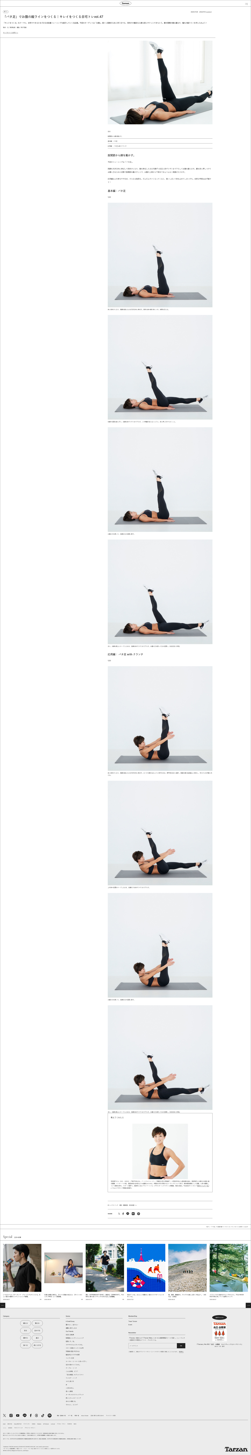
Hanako (39, 1424)
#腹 (120, 1205)
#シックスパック (113, 1205)
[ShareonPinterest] (138, 1213)
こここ (4, 1428)
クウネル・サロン (61, 1424)
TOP (207, 1227)
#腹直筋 (125, 1205)
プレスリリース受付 (111, 1415)
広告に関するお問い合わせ (97, 1415)
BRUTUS (10, 1424)
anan (4, 1424)
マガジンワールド (18, 1428)
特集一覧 (77, 1415)
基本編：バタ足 (112, 141)
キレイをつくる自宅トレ (10, 32)
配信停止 (181, 1351)
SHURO (10, 1428)
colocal (53, 1424)
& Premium (46, 1424)
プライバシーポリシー (30, 1428)
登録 (181, 1345)
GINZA (33, 1424)
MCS (75, 1424)
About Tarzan (84, 1415)
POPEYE (69, 1424)
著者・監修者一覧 (61, 1415)
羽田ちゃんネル (202, 1186)
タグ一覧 (70, 1415)
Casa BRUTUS (17, 1424)
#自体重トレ (133, 1205)
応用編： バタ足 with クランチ (117, 146)
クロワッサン (26, 1424)
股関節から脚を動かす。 (115, 136)
